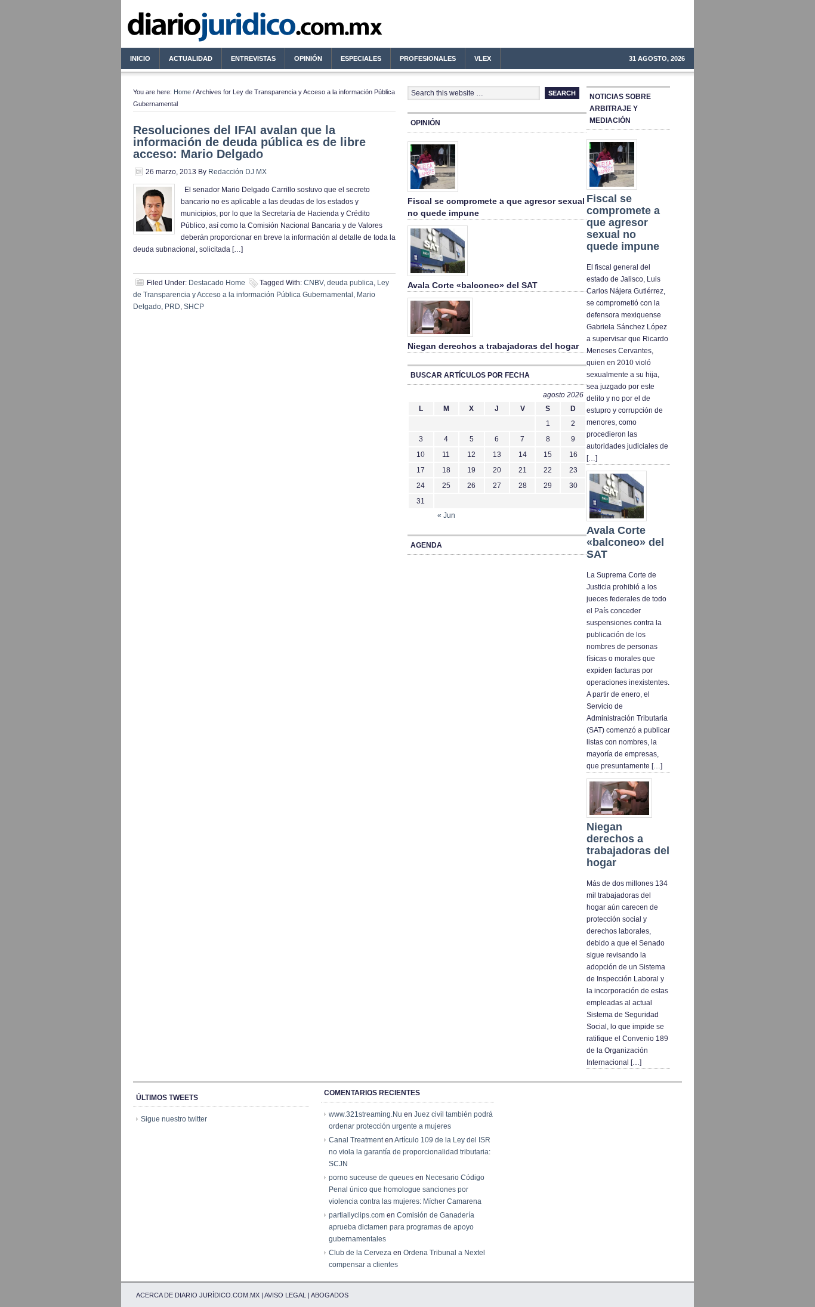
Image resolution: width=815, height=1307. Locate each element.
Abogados (329, 1295)
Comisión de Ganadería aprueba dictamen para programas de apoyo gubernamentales (401, 1227)
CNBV (313, 283)
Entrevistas (253, 58)
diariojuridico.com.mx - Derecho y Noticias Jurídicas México (219, 30)
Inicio (140, 58)
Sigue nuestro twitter (174, 1119)
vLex (482, 58)
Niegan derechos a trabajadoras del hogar (493, 346)
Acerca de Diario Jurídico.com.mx (198, 1295)
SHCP (194, 306)
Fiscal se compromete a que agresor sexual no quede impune (623, 222)
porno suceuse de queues (371, 1177)
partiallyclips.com (357, 1215)
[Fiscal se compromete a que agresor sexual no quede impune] (432, 193)
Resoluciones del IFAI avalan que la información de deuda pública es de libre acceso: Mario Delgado (249, 141)
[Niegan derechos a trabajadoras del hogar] (440, 337)
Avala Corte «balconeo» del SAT (472, 285)
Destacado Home (217, 283)
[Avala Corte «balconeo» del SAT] (437, 277)
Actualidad (186, 60)
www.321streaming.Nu (365, 1114)
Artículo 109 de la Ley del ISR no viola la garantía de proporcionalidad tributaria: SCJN (409, 1152)
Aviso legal (285, 1295)
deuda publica (350, 283)
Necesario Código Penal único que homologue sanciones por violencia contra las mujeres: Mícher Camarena (406, 1189)
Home (182, 91)
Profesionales (423, 60)
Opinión (308, 58)
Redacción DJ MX (237, 172)
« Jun (446, 515)
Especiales (361, 58)
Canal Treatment (356, 1140)
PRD (172, 306)
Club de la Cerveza (360, 1253)
